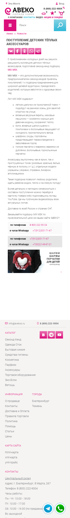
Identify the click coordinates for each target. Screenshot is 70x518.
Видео (39, 17)
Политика (11, 421)
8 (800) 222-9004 (53, 8)
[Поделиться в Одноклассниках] (24, 51)
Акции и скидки (53, 17)
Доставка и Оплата (17, 411)
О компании (15, 17)
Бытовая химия (15, 349)
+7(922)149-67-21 (42, 244)
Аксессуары (12, 369)
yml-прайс (11, 462)
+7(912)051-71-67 (42, 230)
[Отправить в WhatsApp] (31, 51)
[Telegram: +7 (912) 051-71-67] (48, 508)
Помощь (10, 426)
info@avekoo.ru (17, 323)
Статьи (9, 431)
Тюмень (37, 406)
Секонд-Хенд (13, 339)
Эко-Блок (11, 380)
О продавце (12, 400)
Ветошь (10, 385)
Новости (21, 33)
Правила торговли (17, 416)
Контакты (29, 17)
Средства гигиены (16, 354)
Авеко (9, 33)
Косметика (12, 359)
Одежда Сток (13, 344)
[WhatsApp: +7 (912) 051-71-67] (60, 508)
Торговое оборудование (20, 374)
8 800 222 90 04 (38, 225)
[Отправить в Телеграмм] (38, 51)
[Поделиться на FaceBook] (18, 51)
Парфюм (10, 364)
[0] (43, 13)
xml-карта (11, 457)
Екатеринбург (40, 400)
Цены (8, 436)
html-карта (11, 452)
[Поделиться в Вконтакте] (11, 51)
